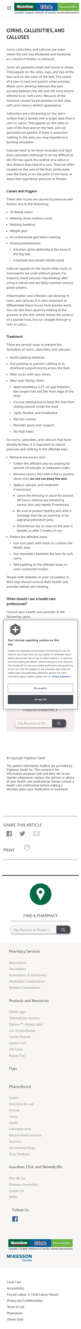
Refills (13, 1197)
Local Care (14, 1282)
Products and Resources (29, 1000)
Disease (14, 1110)
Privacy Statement (61, 676)
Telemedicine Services (24, 1018)
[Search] (59, 723)
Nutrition (15, 1141)
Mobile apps (17, 1012)
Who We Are (17, 1178)
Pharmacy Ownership (23, 1184)
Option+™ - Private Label (26, 1024)
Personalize (40, 688)
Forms (13, 1117)
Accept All (40, 699)
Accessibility (15, 1288)
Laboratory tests (20, 1129)
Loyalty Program (20, 1037)
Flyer (13, 1068)
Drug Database (19, 1154)
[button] (9, 834)
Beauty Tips (17, 1056)
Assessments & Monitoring (27, 975)
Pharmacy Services (24, 951)
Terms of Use (16, 1307)
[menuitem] (15, 1219)
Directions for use (21, 1104)
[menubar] (15, 1219)
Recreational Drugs (22, 1148)
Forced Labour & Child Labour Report (33, 1294)
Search (13, 1098)
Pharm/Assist (20, 1086)
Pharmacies (14, 1313)
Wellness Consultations (24, 988)
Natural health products (25, 1135)
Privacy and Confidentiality (25, 1300)
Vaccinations (17, 969)
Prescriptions (18, 963)
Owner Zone (15, 1319)
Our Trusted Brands (22, 1031)
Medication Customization (27, 981)
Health (13, 1123)
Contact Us (16, 1191)
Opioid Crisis (17, 1043)
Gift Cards (15, 1049)
